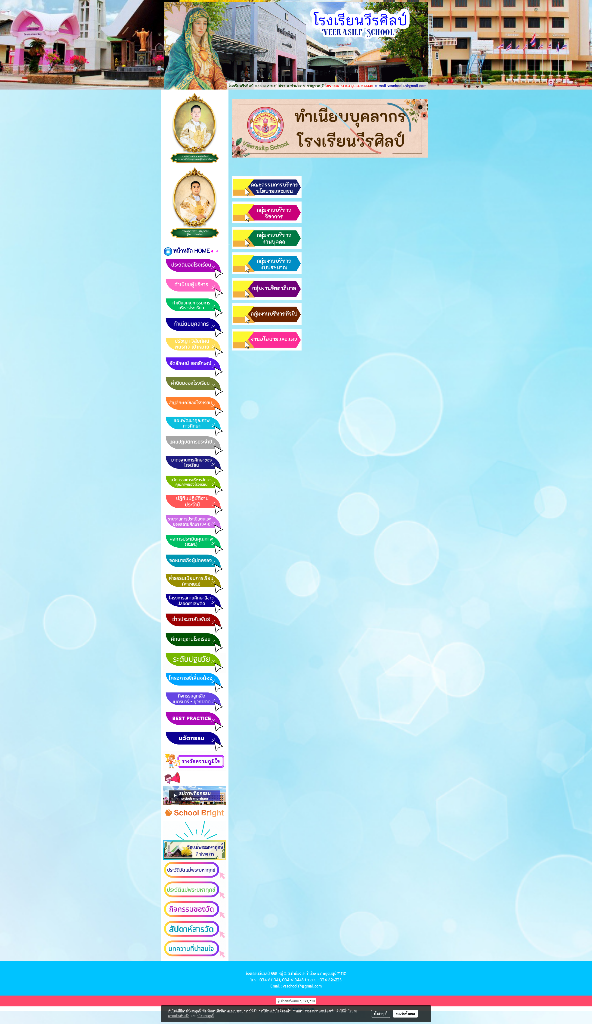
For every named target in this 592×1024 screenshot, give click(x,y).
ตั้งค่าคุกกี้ (380, 1014)
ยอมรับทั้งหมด (405, 1014)
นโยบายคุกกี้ (205, 1016)
